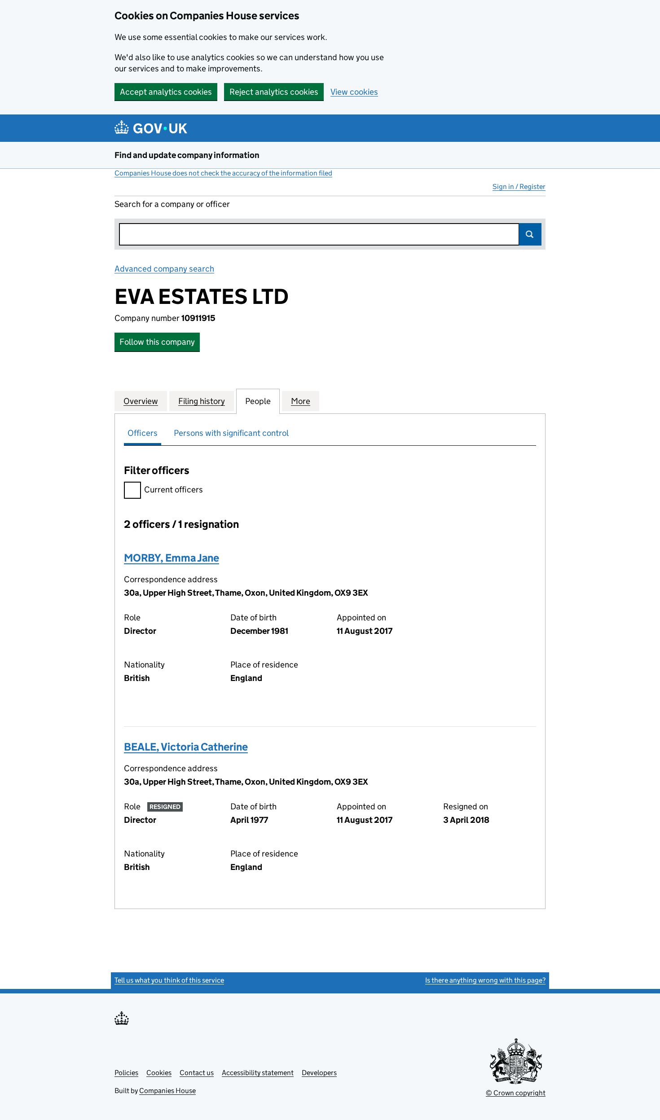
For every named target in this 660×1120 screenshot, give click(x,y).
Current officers (173, 489)
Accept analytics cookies (166, 92)
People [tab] (258, 401)
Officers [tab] (143, 433)
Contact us (197, 1072)
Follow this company (157, 342)
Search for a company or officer (172, 204)
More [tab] (300, 401)
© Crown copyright (516, 1093)
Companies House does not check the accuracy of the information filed (223, 173)
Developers (319, 1072)
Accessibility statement (258, 1072)
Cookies (159, 1072)
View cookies (354, 92)
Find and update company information (187, 155)
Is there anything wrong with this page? (485, 980)
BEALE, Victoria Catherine (186, 746)
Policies (126, 1072)
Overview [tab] (140, 401)
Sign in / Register (519, 186)
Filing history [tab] (201, 401)
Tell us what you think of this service (169, 980)
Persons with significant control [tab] (231, 433)
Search (530, 234)
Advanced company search (164, 269)
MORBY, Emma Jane (171, 557)
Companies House (167, 1090)
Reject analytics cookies (273, 92)
